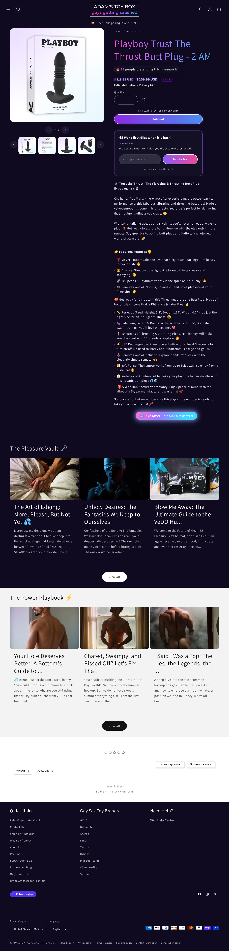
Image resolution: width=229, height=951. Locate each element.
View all (114, 577)
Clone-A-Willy (88, 867)
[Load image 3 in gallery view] (67, 145)
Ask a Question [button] (172, 764)
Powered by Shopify (45, 943)
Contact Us (17, 827)
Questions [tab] (43, 770)
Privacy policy (84, 942)
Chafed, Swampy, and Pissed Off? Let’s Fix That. (112, 663)
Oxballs (84, 854)
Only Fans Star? (20, 874)
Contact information (146, 942)
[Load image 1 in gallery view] (27, 145)
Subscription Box (21, 860)
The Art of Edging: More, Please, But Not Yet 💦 (42, 514)
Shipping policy (124, 942)
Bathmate (86, 827)
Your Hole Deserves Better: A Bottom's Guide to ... (39, 663)
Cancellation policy (171, 942)
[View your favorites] (18, 9)
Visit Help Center (162, 820)
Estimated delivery (133, 85)
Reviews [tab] (20, 770)
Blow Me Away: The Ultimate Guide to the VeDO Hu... (182, 514)
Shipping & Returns (22, 834)
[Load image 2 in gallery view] (47, 145)
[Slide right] (65, 130)
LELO (83, 840)
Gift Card (85, 820)
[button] (8, 9)
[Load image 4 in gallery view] (86, 145)
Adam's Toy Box (26, 943)
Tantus (84, 847)
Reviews (15, 854)
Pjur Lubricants (90, 860)
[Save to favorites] (143, 99)
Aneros (84, 834)
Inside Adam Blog (21, 867)
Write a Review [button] (203, 764)
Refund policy (67, 942)
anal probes (131, 31)
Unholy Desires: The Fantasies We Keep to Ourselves (112, 514)
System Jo (86, 874)
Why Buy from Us (21, 840)
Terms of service (104, 942)
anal (118, 31)
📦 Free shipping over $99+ (114, 23)
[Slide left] (49, 130)
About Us (16, 847)
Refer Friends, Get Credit (25, 820)
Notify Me (180, 159)
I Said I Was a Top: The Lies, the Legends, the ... (183, 663)
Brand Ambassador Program (27, 881)
